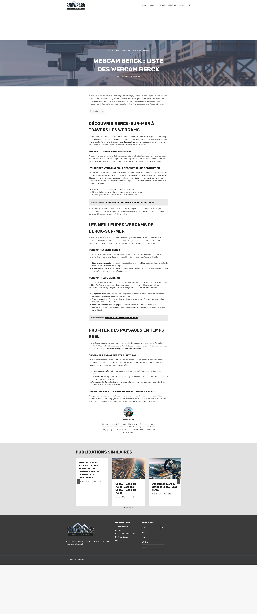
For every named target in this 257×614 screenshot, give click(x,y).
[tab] (124, 507)
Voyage (161, 5)
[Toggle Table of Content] (101, 111)
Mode (181, 5)
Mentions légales (121, 537)
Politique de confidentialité (125, 533)
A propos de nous (121, 527)
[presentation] (128, 468)
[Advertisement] (128, 25)
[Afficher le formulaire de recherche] (189, 5)
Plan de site (119, 540)
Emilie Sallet (124, 76)
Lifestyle (172, 5)
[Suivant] (178, 481)
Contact (118, 530)
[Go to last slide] (78, 481)
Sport (153, 5)
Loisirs (144, 527)
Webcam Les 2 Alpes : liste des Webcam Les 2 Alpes (164, 487)
